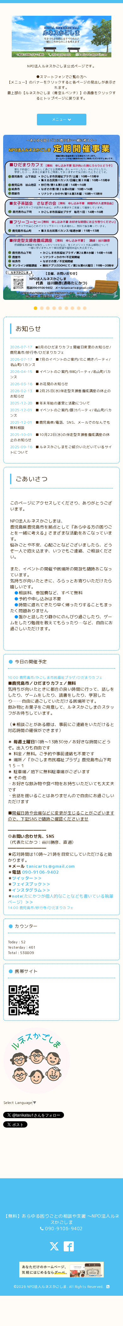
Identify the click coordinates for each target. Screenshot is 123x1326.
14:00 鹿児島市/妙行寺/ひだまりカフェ (41, 825)
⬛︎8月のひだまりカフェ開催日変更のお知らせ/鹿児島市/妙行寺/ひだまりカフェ (60, 267)
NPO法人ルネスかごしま (47, 1204)
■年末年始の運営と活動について (63, 320)
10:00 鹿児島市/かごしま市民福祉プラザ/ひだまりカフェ (55, 594)
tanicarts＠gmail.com (50, 783)
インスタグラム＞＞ (31, 807)
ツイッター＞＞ (27, 795)
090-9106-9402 (40, 789)
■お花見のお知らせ (52, 301)
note (17, 813)
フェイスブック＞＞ (31, 801)
